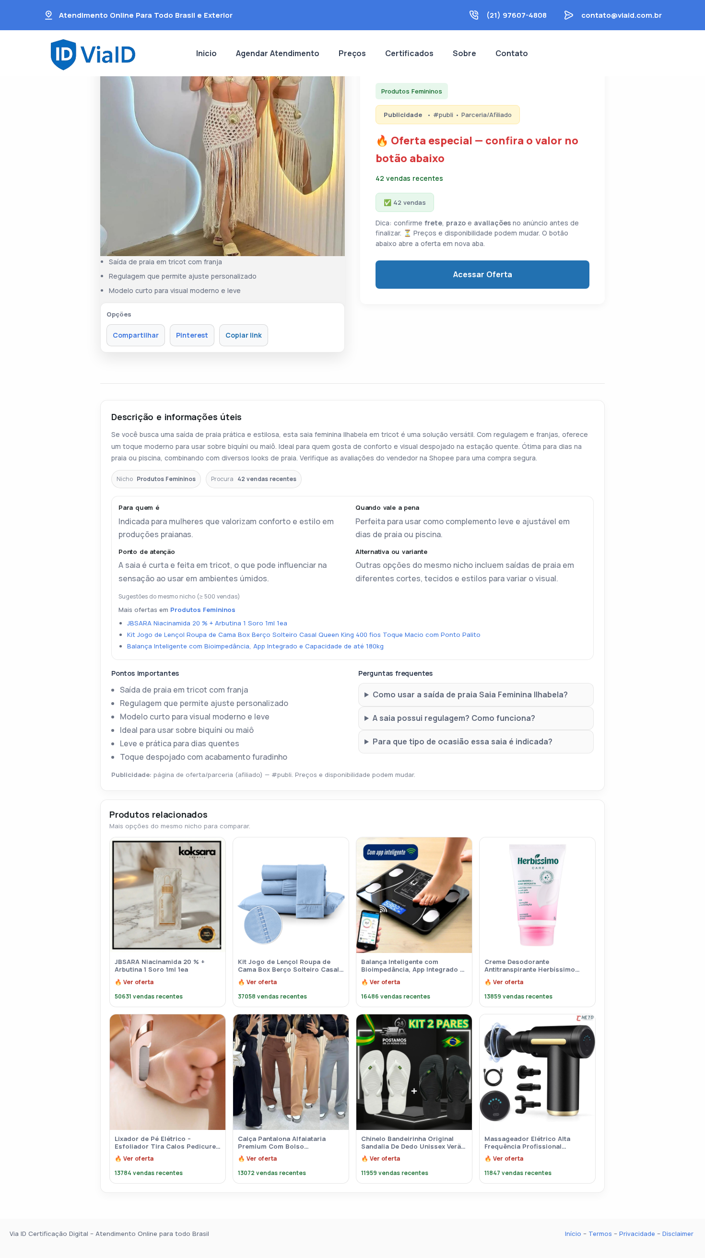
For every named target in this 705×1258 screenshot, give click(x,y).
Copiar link (243, 335)
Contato (511, 53)
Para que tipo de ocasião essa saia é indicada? (462, 741)
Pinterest (192, 335)
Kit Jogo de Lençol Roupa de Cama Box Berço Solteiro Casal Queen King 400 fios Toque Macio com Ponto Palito (304, 634)
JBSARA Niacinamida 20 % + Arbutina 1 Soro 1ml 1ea (207, 623)
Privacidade (636, 1233)
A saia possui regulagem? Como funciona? (454, 718)
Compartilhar (136, 335)
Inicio (206, 53)
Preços (352, 53)
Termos (600, 1233)
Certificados (409, 53)
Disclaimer (677, 1233)
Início (573, 1233)
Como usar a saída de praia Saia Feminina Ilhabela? (470, 694)
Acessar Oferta (482, 274)
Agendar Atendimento (277, 53)
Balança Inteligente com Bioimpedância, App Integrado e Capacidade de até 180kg (255, 646)
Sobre (464, 53)
